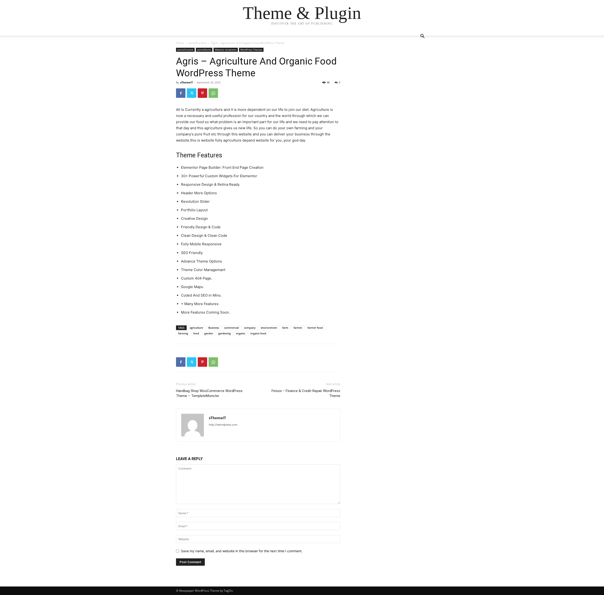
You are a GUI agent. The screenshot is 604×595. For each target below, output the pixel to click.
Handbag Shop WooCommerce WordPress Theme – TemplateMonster (209, 393)
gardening (224, 333)
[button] (422, 36)
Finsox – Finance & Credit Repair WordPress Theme (306, 393)
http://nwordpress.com (223, 424)
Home (180, 43)
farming (183, 333)
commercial (231, 327)
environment (269, 327)
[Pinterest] (202, 93)
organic (240, 333)
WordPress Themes (251, 49)
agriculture (196, 327)
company (250, 327)
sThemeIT (186, 82)
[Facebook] (180, 93)
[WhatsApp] (213, 93)
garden (208, 333)
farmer (298, 327)
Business (213, 327)
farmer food (315, 327)
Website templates (225, 49)
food (196, 333)
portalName (204, 49)
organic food (258, 333)
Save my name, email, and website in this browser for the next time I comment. (241, 551)
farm (285, 327)
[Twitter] (191, 93)
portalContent (198, 43)
